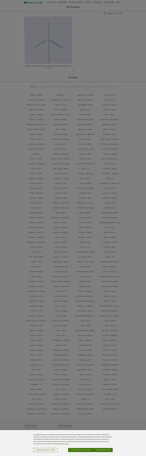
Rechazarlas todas (103, 450)
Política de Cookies (63, 444)
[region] (73, 443)
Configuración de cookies (45, 450)
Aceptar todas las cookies (81, 450)
